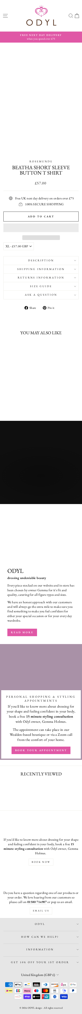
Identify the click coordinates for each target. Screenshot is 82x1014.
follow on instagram (30, 492)
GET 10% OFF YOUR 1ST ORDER (40, 962)
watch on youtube (26, 483)
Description (41, 260)
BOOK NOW (41, 862)
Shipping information (41, 269)
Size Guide (41, 286)
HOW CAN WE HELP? (40, 936)
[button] (41, 227)
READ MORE (22, 632)
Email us (41, 910)
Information (40, 949)
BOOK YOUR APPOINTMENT (41, 750)
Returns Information (41, 277)
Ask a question (41, 294)
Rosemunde (41, 161)
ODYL (40, 924)
